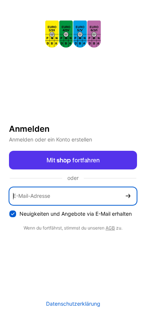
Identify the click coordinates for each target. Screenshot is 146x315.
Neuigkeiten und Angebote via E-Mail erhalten (75, 213)
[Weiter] (128, 196)
